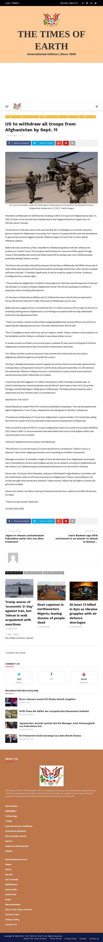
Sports (8, 841)
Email (8, 117)
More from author (33, 573)
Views (82, 117)
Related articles (14, 573)
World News (90, 117)
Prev (9, 634)
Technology (11, 816)
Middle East (11, 884)
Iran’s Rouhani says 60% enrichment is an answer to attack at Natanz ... (77, 538)
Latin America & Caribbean (18, 826)
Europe (8, 874)
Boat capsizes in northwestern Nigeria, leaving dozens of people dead (51, 613)
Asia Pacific (11, 889)
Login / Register (12, 3)
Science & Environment (17, 846)
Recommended (51, 117)
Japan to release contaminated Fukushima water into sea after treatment (24, 538)
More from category (53, 573)
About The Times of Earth (18, 909)
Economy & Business (15, 831)
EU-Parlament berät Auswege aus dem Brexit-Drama (50, 735)
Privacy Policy (12, 919)
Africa (8, 869)
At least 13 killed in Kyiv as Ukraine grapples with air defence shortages (83, 613)
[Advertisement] (51, 83)
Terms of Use (12, 914)
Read (42, 117)
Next (16, 634)
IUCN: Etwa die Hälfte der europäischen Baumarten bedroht (54, 711)
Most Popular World (31, 117)
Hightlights (16, 117)
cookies (83, 939)
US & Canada (73, 117)
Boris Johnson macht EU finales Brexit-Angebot (47, 699)
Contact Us (11, 924)
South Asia (63, 117)
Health (8, 851)
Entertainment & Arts (16, 859)
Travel (8, 821)
